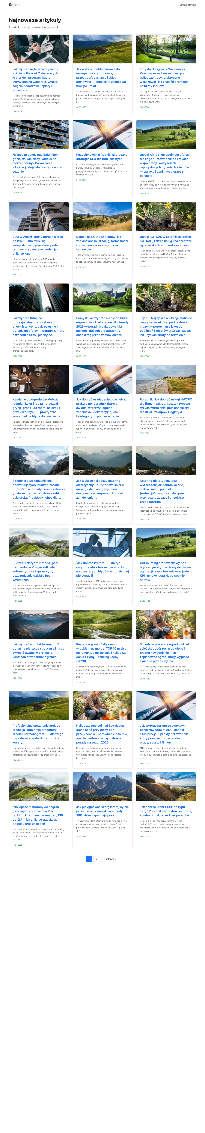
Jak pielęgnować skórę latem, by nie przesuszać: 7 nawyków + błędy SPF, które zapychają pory (102, 811)
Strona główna (187, 4)
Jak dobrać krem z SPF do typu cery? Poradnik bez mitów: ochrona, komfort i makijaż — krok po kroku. (166, 811)
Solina (14, 5)
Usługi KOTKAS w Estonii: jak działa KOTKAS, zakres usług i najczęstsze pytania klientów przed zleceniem (166, 241)
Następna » (110, 858)
